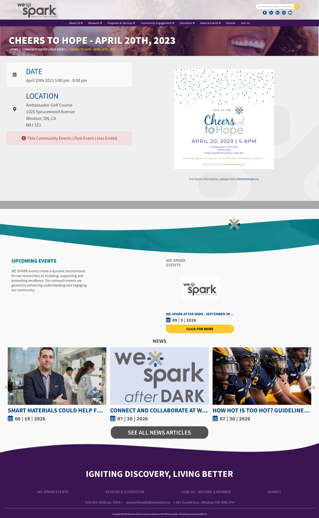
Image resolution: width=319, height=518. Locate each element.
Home (14, 49)
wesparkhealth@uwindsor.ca (148, 502)
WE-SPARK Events (53, 492)
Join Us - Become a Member (206, 492)
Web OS (203, 514)
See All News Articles (159, 432)
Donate (230, 23)
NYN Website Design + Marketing (175, 514)
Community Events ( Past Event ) (44, 49)
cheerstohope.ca (247, 179)
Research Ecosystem (125, 492)
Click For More (199, 329)
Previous (6, 385)
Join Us (245, 23)
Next (313, 385)
